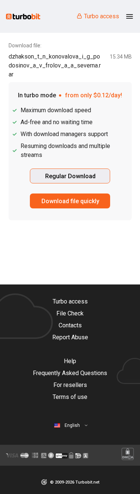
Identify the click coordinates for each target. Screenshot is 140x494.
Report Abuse (70, 337)
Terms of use (70, 396)
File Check (70, 313)
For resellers (70, 384)
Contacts (70, 325)
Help (70, 361)
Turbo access (101, 16)
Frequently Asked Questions (70, 373)
